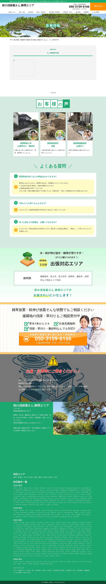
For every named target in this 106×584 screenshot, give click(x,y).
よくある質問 (95, 12)
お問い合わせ (27, 572)
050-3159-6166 (79, 6)
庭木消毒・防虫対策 (54, 12)
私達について (12, 12)
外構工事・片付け (67, 12)
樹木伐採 (30, 12)
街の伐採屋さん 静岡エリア (48, 582)
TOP (15, 570)
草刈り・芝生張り (41, 12)
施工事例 (78, 12)
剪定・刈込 (22, 12)
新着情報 (86, 12)
